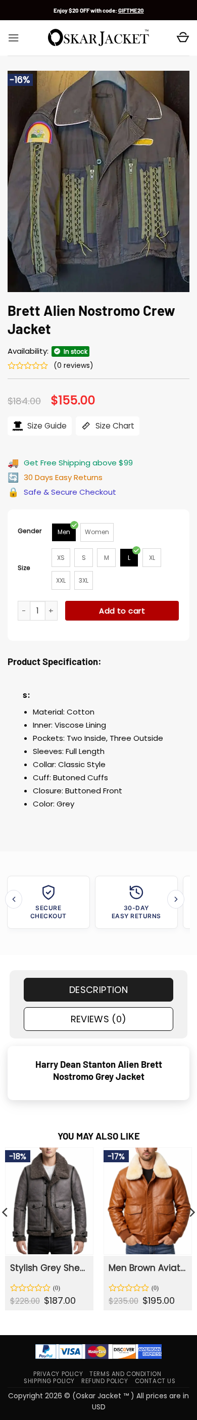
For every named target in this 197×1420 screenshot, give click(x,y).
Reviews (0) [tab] (99, 1019)
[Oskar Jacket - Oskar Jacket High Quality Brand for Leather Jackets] (98, 38)
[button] (13, 38)
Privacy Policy (58, 1374)
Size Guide (46, 425)
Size (24, 567)
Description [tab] (98, 989)
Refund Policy (104, 1381)
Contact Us (155, 1381)
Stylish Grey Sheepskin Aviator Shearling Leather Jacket (48, 1267)
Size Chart (113, 425)
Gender (30, 531)
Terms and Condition (125, 1374)
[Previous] (13, 899)
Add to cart (122, 610)
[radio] (64, 532)
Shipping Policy (49, 1381)
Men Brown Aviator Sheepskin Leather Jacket (147, 1267)
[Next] (175, 899)
